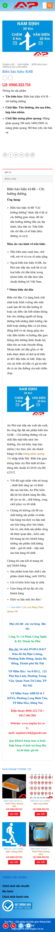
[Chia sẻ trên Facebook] (10, 155)
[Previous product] (10, 77)
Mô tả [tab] (8, 172)
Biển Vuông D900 (14, 851)
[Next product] (5, 77)
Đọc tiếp (14, 814)
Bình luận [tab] (10, 179)
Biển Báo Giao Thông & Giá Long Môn (24, 65)
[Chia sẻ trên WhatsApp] (5, 155)
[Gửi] (50, 5)
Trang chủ (8, 64)
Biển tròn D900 (41, 803)
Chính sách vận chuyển (15, 885)
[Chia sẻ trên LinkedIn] (32, 155)
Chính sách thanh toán (15, 896)
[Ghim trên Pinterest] (27, 155)
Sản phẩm (23, 64)
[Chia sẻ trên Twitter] (16, 155)
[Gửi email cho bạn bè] (21, 155)
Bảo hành (7, 891)
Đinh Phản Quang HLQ (41, 853)
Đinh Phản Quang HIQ (14, 805)
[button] (5, 5)
